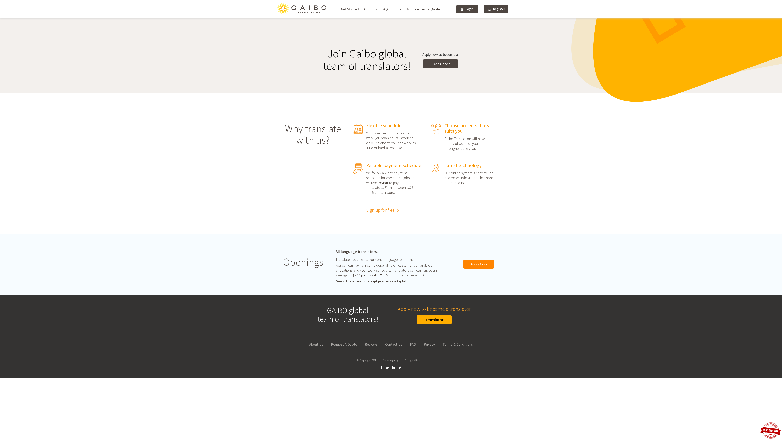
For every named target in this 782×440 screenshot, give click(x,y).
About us (370, 9)
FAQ (385, 9)
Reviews (371, 344)
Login (469, 9)
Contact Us (401, 9)
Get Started (350, 9)
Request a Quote (427, 9)
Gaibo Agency (390, 360)
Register (499, 9)
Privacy (429, 344)
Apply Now (479, 264)
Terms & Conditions (458, 344)
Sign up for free (380, 210)
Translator (441, 63)
